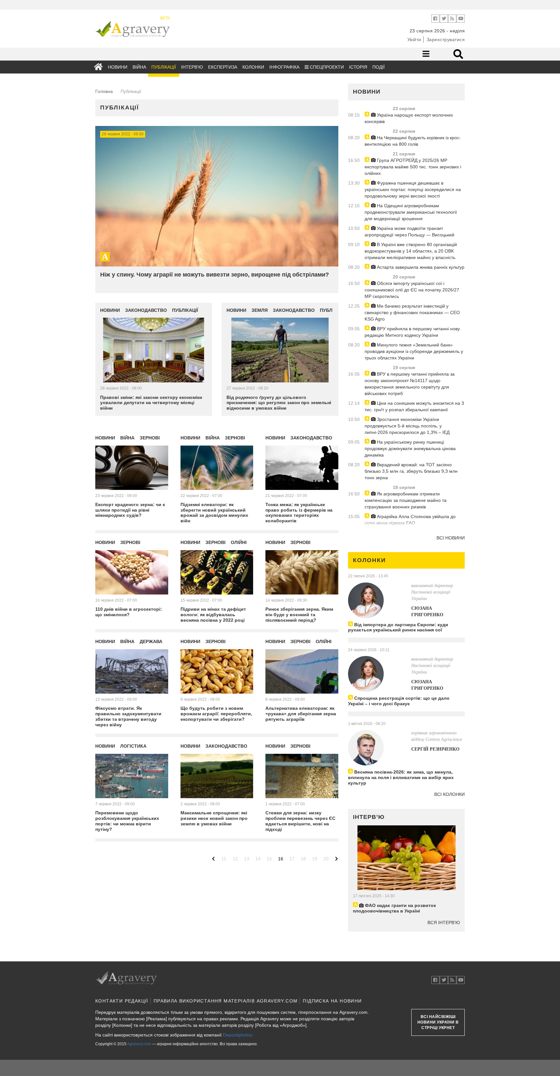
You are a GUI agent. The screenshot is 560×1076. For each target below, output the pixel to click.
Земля (259, 310)
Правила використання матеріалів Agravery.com (226, 1000)
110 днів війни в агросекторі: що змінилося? (128, 611)
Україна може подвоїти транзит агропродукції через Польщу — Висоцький (409, 231)
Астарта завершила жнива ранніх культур (420, 267)
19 (314, 858)
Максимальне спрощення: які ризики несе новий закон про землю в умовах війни (214, 818)
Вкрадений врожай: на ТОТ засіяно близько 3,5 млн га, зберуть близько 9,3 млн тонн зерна (411, 471)
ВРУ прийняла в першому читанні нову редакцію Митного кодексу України (412, 332)
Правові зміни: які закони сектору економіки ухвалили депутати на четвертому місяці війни (151, 403)
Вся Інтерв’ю (443, 922)
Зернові (150, 437)
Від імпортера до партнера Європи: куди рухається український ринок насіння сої (398, 627)
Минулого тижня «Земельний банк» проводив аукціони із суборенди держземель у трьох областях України (414, 351)
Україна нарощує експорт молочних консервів (409, 118)
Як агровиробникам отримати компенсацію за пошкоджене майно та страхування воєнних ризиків (406, 500)
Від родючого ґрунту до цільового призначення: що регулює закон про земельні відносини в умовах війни (279, 403)
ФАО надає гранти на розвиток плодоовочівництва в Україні (394, 908)
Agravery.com (139, 1044)
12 (235, 858)
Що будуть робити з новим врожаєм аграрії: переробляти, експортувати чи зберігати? (216, 714)
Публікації (163, 67)
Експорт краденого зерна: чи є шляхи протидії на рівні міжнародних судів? (130, 510)
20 (326, 858)
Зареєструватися (445, 39)
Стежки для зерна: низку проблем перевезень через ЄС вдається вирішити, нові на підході (300, 821)
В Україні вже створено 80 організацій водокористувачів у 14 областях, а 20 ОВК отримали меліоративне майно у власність (411, 251)
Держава (151, 641)
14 (258, 858)
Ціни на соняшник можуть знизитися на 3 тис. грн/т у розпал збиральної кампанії (414, 406)
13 (246, 858)
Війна (139, 67)
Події (378, 67)
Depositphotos (237, 1034)
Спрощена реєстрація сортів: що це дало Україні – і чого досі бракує (398, 701)
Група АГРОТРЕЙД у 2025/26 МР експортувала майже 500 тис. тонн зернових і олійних (413, 167)
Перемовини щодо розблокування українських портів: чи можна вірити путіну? (127, 821)
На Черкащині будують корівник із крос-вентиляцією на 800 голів (413, 141)
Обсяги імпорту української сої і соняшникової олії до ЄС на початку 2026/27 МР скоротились (412, 290)
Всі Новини (451, 537)
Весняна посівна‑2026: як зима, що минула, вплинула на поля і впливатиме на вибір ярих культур (401, 777)
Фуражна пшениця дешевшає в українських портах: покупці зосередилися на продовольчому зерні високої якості (413, 189)
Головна (104, 91)
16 (280, 858)
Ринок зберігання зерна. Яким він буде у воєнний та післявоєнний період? (299, 614)
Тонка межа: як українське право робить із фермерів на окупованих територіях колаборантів (298, 512)
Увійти (414, 39)
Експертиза (222, 67)
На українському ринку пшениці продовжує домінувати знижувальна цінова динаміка (410, 448)
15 (269, 858)
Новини (117, 67)
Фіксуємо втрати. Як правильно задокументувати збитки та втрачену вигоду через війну (128, 716)
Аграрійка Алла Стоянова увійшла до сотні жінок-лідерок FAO (410, 520)
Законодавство (146, 310)
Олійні (239, 542)
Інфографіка (284, 67)
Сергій (435, 749)
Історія (358, 67)
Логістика (133, 746)
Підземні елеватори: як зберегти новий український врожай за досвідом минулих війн (214, 512)
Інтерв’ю (192, 67)
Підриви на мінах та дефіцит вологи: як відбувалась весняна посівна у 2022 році (213, 614)
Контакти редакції (121, 1000)
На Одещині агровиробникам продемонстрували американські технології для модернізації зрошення (411, 212)
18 (303, 858)
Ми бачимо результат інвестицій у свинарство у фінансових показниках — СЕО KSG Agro (412, 312)
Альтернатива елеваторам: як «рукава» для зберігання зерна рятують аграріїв (300, 714)
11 (223, 858)
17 (292, 858)
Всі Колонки (449, 794)
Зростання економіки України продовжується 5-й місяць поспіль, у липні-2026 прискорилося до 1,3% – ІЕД (407, 426)
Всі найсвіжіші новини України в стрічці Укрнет (438, 1022)
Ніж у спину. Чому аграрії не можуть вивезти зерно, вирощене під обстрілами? (214, 274)
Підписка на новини (332, 1000)
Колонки (253, 67)
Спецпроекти (326, 67)
